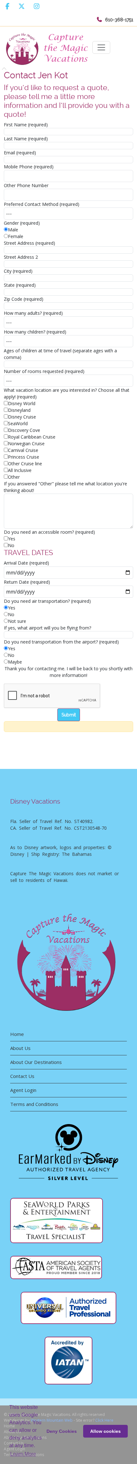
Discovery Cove (24, 430)
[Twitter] (21, 6)
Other (14, 477)
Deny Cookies (62, 1431)
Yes (11, 539)
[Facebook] (7, 6)
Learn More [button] (23, 1454)
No (11, 545)
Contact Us (22, 1076)
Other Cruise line (25, 464)
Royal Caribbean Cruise (31, 437)
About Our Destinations (36, 1062)
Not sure (17, 621)
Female (15, 236)
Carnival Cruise (23, 450)
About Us (20, 1048)
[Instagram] (36, 6)
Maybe (15, 662)
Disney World (21, 403)
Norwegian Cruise (26, 443)
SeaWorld (18, 423)
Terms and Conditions (34, 1104)
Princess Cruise (23, 457)
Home (17, 1034)
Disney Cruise (22, 417)
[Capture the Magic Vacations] (48, 48)
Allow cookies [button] (105, 1431)
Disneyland (19, 410)
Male (13, 230)
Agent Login (23, 1090)
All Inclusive (20, 470)
